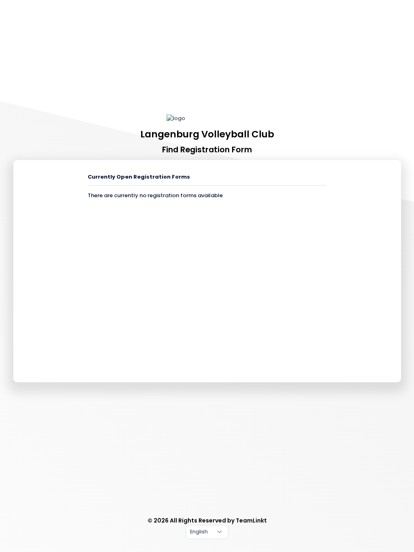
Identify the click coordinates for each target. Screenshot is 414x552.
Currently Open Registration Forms (139, 177)
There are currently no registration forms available (155, 195)
